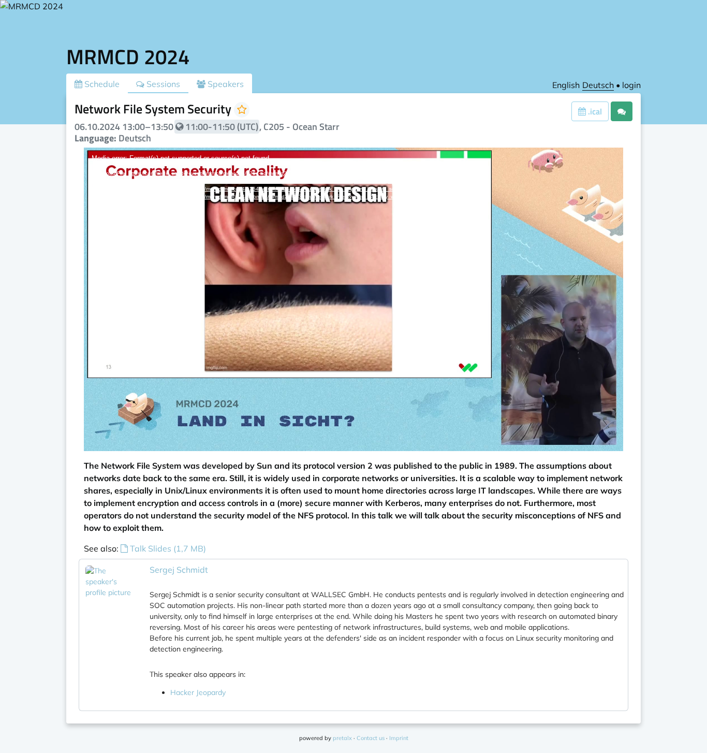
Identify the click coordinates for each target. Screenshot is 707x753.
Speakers (224, 84)
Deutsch (598, 85)
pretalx (342, 738)
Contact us (371, 738)
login (631, 85)
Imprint (398, 738)
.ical (594, 111)
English (566, 85)
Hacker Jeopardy (198, 692)
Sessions (162, 84)
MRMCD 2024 (127, 57)
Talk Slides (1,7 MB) (167, 548)
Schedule (101, 84)
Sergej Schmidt (179, 569)
